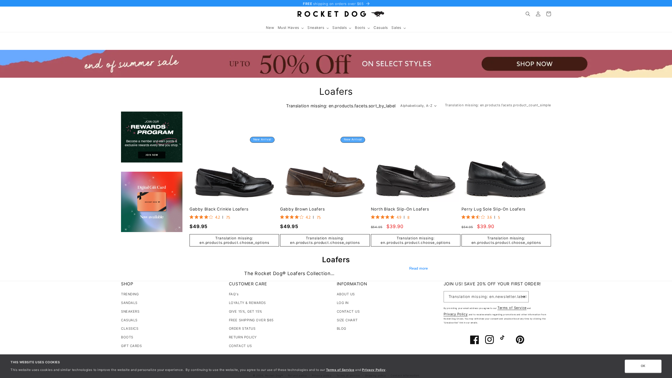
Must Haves (288, 27)
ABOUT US (346, 294)
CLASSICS (129, 328)
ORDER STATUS (242, 328)
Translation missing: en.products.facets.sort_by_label (341, 105)
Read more (418, 268)
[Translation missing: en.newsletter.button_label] (523, 296)
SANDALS (129, 303)
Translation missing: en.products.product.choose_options (234, 240)
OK (643, 366)
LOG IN (343, 303)
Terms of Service (512, 308)
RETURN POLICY (243, 337)
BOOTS (127, 337)
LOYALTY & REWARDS (247, 303)
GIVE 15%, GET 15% (245, 311)
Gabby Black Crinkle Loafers (219, 209)
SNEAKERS (130, 311)
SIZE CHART (347, 320)
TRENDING (130, 294)
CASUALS (129, 320)
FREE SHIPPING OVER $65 (251, 320)
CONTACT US (240, 346)
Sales (396, 27)
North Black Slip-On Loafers (400, 209)
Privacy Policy (456, 314)
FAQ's (234, 294)
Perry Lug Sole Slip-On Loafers (493, 209)
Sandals (339, 27)
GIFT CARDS (131, 346)
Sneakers (315, 27)
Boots (360, 27)
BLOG (341, 328)
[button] (291, 28)
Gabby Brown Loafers (302, 209)
